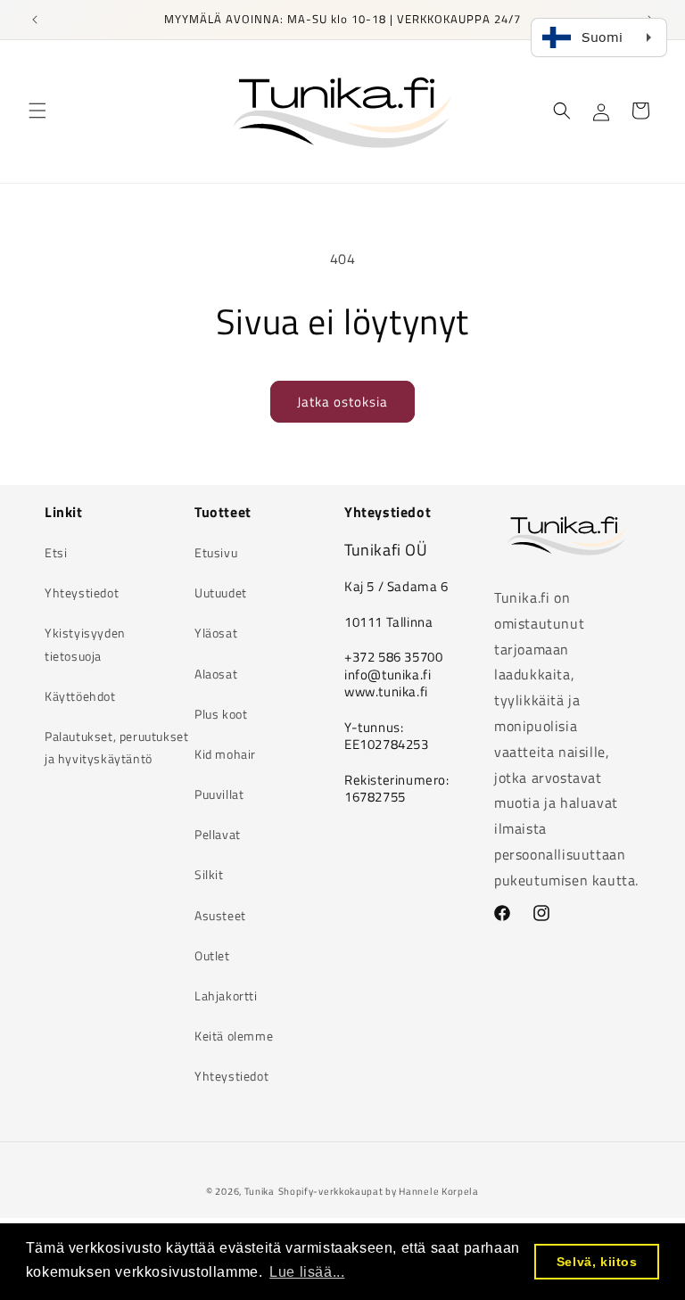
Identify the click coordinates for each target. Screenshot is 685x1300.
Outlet (212, 955)
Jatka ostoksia (342, 401)
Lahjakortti (226, 995)
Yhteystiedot (82, 592)
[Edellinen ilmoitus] (34, 19)
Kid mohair (225, 754)
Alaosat (215, 673)
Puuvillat (218, 794)
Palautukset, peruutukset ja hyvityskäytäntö (116, 747)
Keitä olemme (233, 1035)
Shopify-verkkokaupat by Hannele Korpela (378, 1191)
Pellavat (217, 834)
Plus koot (220, 713)
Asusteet (220, 915)
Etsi (56, 552)
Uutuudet (220, 592)
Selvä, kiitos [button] (597, 1262)
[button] (37, 110)
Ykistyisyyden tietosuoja (85, 643)
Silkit (209, 874)
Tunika (259, 1191)
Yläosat (215, 632)
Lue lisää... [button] (306, 1271)
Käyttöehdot (80, 696)
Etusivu (215, 552)
